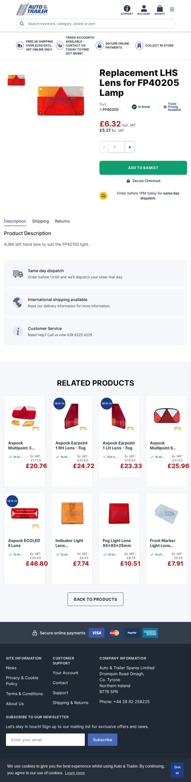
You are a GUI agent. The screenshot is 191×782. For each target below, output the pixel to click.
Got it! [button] (177, 770)
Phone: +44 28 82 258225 (124, 701)
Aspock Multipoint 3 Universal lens (22, 447)
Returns (62, 221)
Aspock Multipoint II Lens (161, 447)
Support (60, 692)
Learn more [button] (75, 773)
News (11, 667)
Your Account (65, 672)
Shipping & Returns (70, 702)
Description (15, 221)
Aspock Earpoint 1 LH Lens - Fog (119, 445)
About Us (15, 703)
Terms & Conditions (24, 693)
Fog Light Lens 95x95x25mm (117, 543)
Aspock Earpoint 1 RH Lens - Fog (71, 445)
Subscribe (102, 739)
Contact (60, 682)
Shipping (40, 221)
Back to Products (95, 599)
